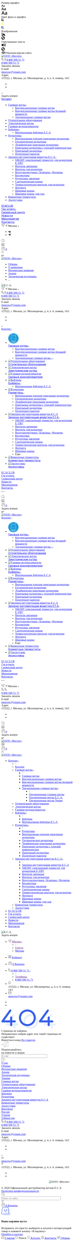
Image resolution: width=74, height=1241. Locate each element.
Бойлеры (13, 129)
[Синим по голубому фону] (2, 28)
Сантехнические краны (29, 181)
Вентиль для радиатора (28, 169)
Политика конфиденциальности (20, 1191)
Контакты (8, 222)
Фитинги (20, 187)
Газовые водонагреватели (23, 126)
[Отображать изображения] (3, 34)
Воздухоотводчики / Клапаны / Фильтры (39, 172)
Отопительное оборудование (25, 120)
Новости (7, 215)
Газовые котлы (17, 104)
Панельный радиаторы (28, 150)
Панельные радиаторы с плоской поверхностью (43, 147)
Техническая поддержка (15, 1075)
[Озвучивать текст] (3, 45)
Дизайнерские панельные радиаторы (37, 144)
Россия (5, 1111)
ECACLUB (7, 206)
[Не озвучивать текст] (3, 49)
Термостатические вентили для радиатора (39, 184)
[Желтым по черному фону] (2, 24)
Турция (5, 1115)
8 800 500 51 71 (15, 59)
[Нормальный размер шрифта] (3, 9)
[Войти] (2, 245)
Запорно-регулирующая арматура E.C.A (32, 157)
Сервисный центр (13, 212)
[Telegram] (9, 234)
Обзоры (5, 1065)
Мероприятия (10, 218)
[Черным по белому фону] (2, 20)
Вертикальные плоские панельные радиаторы (42, 138)
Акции (5, 1072)
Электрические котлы (21, 123)
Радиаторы (15, 135)
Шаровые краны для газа (29, 193)
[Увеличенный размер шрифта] (4, 13)
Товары (5, 1078)
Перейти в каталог (12, 1234)
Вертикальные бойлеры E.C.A (33, 132)
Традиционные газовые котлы (33, 117)
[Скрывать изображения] (3, 38)
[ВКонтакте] (9, 231)
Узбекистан (8, 1118)
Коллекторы (22, 175)
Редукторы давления (27, 178)
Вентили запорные (26, 166)
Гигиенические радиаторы (30, 141)
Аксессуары (15, 199)
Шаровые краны (24, 190)
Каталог (6, 99)
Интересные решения (14, 1069)
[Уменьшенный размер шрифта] (3, 5)
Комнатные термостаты (22, 196)
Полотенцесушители (27, 153)
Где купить (8, 209)
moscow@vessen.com (13, 72)
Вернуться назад (11, 1040)
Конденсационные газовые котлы (35, 107)
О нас (4, 1062)
